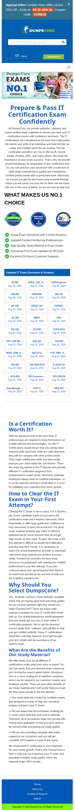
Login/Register (53, 57)
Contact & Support (37, 793)
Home (37, 784)
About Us (37, 789)
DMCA (37, 798)
